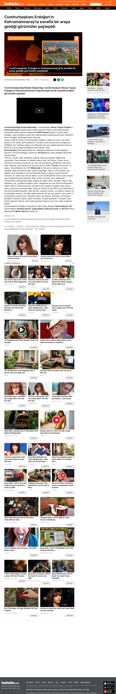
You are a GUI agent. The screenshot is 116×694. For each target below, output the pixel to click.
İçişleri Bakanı (38, 209)
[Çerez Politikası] (65, 693)
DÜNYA (50, 4)
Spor (57, 682)
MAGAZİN (75, 4)
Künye (18, 688)
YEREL (83, 4)
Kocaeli (45, 132)
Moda (55, 8)
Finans (17, 8)
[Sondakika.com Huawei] (109, 691)
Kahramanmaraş (11, 130)
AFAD (39, 132)
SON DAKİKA (31, 4)
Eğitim (99, 8)
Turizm (90, 8)
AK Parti (65, 209)
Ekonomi (50, 682)
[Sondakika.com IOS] (109, 683)
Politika (9, 8)
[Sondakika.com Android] (109, 687)
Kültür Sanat (38, 8)
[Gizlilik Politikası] (40, 693)
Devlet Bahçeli (61, 206)
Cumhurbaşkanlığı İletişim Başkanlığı (20, 127)
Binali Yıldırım (21, 211)
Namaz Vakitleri (85, 682)
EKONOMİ (59, 4)
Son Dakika (29, 682)
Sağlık (82, 8)
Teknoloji (27, 8)
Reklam (10, 688)
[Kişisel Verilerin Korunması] (78, 693)
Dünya (44, 682)
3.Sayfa (107, 8)
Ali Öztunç (42, 153)
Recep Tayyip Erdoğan (61, 127)
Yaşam (73, 8)
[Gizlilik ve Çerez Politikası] (53, 693)
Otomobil (64, 8)
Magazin (63, 682)
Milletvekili (35, 168)
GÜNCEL (42, 4)
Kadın (47, 8)
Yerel (70, 682)
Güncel (37, 682)
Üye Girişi (107, 4)
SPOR (67, 4)
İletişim (14, 688)
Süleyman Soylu (51, 209)
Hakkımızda (4, 688)
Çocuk (55, 165)
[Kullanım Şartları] (30, 693)
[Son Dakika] (13, 3)
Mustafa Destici (24, 209)
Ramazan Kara (10, 150)
